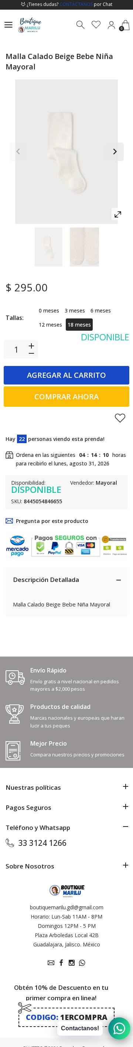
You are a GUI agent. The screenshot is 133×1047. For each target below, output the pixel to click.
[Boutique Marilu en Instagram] (71, 962)
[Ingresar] (111, 25)
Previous (18, 152)
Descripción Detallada (46, 579)
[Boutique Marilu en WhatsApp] (82, 962)
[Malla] (48, 247)
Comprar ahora (66, 397)
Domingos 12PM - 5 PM (67, 925)
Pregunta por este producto (52, 520)
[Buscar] (81, 25)
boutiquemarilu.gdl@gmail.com (66, 907)
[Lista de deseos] (96, 25)
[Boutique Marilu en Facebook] (61, 962)
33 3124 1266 (42, 843)
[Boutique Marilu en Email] (51, 962)
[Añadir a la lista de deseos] (120, 418)
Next (114, 152)
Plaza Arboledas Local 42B (67, 935)
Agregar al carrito (66, 375)
